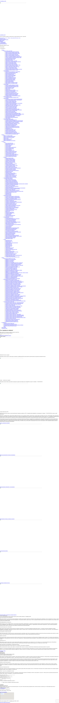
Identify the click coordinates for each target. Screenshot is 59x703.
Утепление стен (8, 250)
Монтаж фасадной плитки (10, 223)
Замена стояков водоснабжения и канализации (13, 205)
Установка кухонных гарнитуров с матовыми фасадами (14, 303)
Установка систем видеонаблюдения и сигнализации (14, 103)
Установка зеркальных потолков (11, 169)
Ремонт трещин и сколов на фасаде (11, 222)
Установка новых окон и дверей (11, 129)
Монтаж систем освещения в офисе (11, 112)
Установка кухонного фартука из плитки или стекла (14, 69)
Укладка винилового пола (10, 148)
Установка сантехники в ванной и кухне (12, 93)
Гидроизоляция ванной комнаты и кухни (10, 324)
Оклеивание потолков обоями (10, 160)
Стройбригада (4, 322)
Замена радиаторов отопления (10, 215)
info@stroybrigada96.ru (3, 43)
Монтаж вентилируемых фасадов (11, 229)
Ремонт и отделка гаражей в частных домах (12, 52)
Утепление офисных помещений (11, 102)
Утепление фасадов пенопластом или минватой (13, 224)
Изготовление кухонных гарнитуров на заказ (13, 319)
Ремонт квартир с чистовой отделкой (11, 83)
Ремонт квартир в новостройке (10, 75)
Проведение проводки (9, 178)
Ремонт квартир (6, 70)
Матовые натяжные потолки (10, 174)
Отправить (1, 684)
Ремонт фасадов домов (9, 238)
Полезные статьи (4, 328)
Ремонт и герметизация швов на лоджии (12, 85)
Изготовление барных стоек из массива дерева (13, 283)
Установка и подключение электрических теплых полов (14, 191)
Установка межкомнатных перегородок (12, 242)
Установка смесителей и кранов (11, 206)
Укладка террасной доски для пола (11, 156)
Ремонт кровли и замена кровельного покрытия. (13, 61)
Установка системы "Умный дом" (9, 323)
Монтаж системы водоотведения (11, 204)
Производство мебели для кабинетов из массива (13, 284)
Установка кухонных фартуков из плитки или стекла (14, 305)
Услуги (3, 141)
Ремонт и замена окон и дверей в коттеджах (12, 66)
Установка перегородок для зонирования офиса (13, 113)
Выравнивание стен (9, 128)
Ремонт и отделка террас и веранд (11, 62)
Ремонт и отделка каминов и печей (11, 67)
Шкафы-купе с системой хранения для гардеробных (14, 263)
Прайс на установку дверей (8, 135)
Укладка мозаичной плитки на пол (11, 155)
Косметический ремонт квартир (11, 73)
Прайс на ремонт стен (7, 139)
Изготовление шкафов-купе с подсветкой (12, 273)
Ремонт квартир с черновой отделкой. (11, 82)
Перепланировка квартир (10, 81)
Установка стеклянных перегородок (11, 106)
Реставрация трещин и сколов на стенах (12, 251)
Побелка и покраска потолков (10, 161)
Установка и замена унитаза (10, 212)
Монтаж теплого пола (9, 144)
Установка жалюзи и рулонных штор (11, 110)
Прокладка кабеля (8, 194)
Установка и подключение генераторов (12, 184)
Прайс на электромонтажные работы (9, 136)
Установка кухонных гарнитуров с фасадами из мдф (14, 316)
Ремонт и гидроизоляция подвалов (11, 63)
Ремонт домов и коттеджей (8, 50)
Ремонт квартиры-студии (9, 76)
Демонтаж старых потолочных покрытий (12, 170)
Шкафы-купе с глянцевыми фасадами (11, 276)
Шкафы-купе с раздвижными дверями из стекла (13, 264)
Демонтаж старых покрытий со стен (11, 249)
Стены (5, 239)
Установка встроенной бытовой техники (10, 325)
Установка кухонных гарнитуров (9, 301)
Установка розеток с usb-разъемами (11, 180)
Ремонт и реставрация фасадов (10, 232)
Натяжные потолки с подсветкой (11, 176)
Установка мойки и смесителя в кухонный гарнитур (14, 310)
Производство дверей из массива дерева (12, 293)
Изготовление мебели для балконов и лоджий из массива (15, 281)
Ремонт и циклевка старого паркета (11, 151)
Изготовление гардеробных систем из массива (13, 294)
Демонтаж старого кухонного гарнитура (12, 311)
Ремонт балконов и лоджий (10, 87)
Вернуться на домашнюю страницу (5, 335)
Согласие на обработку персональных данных (7, 680)
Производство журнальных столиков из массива (13, 297)
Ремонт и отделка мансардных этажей (12, 65)
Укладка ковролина (9, 149)
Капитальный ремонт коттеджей (11, 58)
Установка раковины (9, 213)
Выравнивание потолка (9, 171)
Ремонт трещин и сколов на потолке (11, 167)
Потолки (5, 157)
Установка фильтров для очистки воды (12, 207)
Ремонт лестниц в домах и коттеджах (11, 64)
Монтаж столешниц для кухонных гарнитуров (13, 306)
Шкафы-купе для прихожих (10, 260)
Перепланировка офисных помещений (12, 117)
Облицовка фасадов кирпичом (10, 233)
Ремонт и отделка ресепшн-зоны (11, 100)
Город (1, 677)
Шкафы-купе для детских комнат (11, 259)
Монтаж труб (8, 211)
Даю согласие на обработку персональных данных (11, 682)
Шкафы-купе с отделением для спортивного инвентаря (14, 265)
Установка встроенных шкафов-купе (11, 268)
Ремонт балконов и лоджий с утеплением (12, 122)
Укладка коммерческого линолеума (11, 108)
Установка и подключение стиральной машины (13, 197)
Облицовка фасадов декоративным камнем (12, 227)
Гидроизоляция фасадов (9, 217)
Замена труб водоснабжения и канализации (12, 126)
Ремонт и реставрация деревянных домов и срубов (14, 56)
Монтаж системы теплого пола (10, 130)
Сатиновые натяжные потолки (10, 159)
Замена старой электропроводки (11, 179)
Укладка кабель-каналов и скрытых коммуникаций (14, 99)
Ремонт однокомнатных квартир (11, 77)
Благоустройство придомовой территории (12, 51)
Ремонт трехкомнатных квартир (11, 78)
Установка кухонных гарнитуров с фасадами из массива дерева (15, 300)
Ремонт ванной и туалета (9, 88)
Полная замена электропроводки (11, 125)
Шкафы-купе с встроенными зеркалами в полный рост (14, 262)
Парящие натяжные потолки (10, 158)
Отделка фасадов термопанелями (11, 219)
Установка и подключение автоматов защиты (13, 188)
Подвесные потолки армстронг (10, 162)
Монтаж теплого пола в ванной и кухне (12, 90)
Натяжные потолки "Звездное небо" (11, 175)
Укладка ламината (8, 145)
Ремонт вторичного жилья (10, 74)
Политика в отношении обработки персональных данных (9, 683)
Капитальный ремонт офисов (10, 116)
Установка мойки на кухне (10, 210)
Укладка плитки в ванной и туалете (11, 92)
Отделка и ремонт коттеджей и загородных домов (13, 57)
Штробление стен (8, 193)
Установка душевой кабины (10, 208)
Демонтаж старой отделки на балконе (11, 68)
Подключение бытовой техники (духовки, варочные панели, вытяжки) (17, 183)
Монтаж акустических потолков (11, 168)
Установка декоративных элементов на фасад (13, 123)
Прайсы (3, 134)
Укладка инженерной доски (10, 150)
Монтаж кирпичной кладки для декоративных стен (14, 255)
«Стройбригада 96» (3, 1)
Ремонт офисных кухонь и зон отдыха (12, 105)
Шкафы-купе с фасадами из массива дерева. (12, 280)
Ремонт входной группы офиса (10, 111)
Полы (4, 142)
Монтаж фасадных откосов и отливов (11, 124)
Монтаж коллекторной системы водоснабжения (13, 199)
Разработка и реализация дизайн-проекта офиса (13, 104)
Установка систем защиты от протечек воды (12, 196)
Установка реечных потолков (10, 164)
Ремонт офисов (6, 98)
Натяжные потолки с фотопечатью (11, 177)
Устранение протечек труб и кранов (11, 203)
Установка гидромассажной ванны (11, 201)
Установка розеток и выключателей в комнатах (13, 95)
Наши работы (4, 327)
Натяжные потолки (9, 172)
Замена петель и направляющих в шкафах (12, 308)
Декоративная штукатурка (10, 247)
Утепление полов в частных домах (11, 153)
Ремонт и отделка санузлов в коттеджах (12, 54)
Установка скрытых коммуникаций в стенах (12, 256)
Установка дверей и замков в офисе (11, 101)
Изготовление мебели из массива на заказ (10, 279)
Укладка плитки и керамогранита (11, 147)
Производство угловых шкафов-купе (11, 269)
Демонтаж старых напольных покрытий (12, 154)
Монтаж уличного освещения (10, 185)
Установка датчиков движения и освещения (12, 190)
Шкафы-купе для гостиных (10, 261)
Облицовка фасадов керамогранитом (11, 228)
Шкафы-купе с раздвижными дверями (12, 271)
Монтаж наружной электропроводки (11, 181)
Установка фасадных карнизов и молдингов (12, 218)
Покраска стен (8, 246)
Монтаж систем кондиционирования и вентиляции (14, 109)
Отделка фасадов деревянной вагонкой (12, 231)
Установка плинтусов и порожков (11, 152)
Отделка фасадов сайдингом (10, 230)
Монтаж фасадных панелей (10, 234)
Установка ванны (8, 214)
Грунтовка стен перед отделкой (10, 254)
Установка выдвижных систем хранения (12, 309)
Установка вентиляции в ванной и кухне (12, 86)
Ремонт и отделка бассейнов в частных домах (13, 55)
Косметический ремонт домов (10, 59)
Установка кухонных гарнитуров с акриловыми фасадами (15, 315)
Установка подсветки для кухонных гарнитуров (13, 307)
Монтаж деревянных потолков (10, 166)
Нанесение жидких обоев (10, 252)
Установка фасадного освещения (11, 221)
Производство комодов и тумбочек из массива (13, 291)
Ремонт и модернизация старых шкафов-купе (13, 266)
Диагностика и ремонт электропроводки (12, 186)
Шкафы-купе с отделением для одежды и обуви (13, 275)
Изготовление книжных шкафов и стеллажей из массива (14, 292)
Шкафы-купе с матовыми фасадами (11, 277)
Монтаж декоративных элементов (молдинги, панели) (14, 121)
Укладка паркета (8, 146)
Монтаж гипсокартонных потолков (11, 163)
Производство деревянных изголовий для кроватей (14, 282)
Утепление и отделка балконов (10, 91)
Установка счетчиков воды (10, 200)
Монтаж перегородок (9, 245)
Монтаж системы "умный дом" (10, 189)
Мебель (3, 257)
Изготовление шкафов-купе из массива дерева (13, 289)
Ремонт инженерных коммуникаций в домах (13, 53)
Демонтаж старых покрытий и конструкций (12, 127)
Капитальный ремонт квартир (10, 79)
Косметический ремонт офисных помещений (13, 115)
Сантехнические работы (7, 195)
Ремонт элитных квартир (9, 80)
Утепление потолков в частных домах (11, 165)
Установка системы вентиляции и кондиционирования (14, 120)
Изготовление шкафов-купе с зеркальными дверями (14, 270)
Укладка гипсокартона (9, 248)
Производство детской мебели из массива (12, 299)
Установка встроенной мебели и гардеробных (13, 278)
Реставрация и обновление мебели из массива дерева (14, 286)
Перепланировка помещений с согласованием (13, 71)
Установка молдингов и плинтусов (11, 253)
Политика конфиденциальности (5, 702)
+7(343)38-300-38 (2, 688)
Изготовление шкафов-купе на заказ (9, 258)
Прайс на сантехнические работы (9, 137)
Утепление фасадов (9, 226)
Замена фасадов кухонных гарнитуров (12, 320)
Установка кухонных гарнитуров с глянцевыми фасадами (15, 302)
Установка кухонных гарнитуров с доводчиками (13, 314)
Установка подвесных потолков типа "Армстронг (13, 114)
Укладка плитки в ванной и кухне (11, 131)
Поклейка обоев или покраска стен (11, 119)
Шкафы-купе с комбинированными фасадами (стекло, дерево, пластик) (17, 272)
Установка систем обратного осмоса (11, 198)
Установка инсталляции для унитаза (11, 209)
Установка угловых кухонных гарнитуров (12, 312)
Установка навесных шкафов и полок (11, 313)
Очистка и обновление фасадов (10, 220)
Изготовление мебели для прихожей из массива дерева (14, 298)
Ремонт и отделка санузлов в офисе (11, 107)
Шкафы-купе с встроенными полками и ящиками (13, 274)
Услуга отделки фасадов (9, 225)
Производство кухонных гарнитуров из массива (13, 288)
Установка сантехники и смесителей (11, 132)
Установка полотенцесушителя (10, 202)
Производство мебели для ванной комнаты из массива (14, 296)
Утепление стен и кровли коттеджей (11, 60)
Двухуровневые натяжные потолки (11, 173)
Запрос (1, 679)
